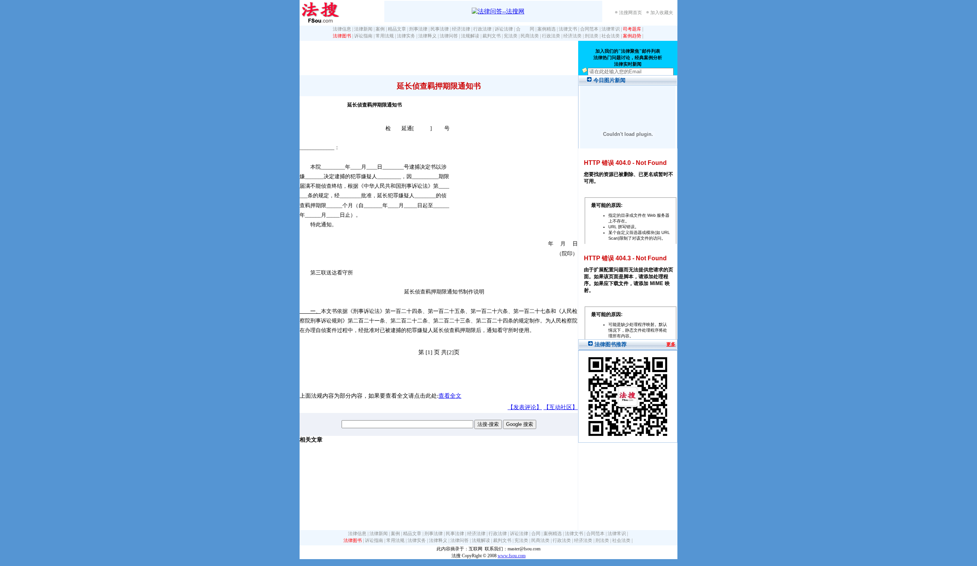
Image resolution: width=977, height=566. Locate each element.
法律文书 (568, 29)
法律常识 (610, 29)
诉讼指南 (363, 36)
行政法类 (551, 36)
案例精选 (546, 29)
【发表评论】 (525, 407)
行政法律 (482, 29)
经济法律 (461, 29)
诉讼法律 (504, 29)
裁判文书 (491, 36)
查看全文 (450, 396)
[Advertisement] (438, 58)
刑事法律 (418, 29)
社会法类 (610, 36)
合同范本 (589, 29)
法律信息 (342, 29)
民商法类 (530, 36)
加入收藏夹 (661, 12)
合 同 (525, 29)
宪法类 (511, 36)
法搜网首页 (630, 12)
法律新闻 (363, 29)
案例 (380, 29)
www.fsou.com (512, 555)
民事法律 (439, 29)
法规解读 (470, 36)
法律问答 (449, 36)
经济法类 (572, 36)
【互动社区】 (560, 407)
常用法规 (385, 36)
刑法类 (591, 36)
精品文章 (397, 29)
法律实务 (406, 36)
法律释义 (427, 36)
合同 (535, 533)
